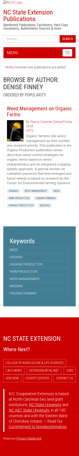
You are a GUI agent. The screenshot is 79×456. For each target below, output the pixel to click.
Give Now (12, 378)
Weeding (45, 205)
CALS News (14, 370)
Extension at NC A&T (44, 370)
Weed (57, 191)
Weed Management (36, 191)
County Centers (37, 378)
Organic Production (21, 205)
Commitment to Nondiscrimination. (38, 427)
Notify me (12, 67)
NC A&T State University (29, 410)
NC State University (45, 405)
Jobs (69, 370)
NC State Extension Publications (28, 15)
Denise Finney (62, 122)
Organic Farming (46, 198)
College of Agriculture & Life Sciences (35, 363)
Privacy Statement (28, 438)
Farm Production (19, 198)
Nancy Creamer (41, 122)
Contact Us (64, 378)
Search (67, 39)
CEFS (29, 130)
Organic (13, 191)
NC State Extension (32, 338)
